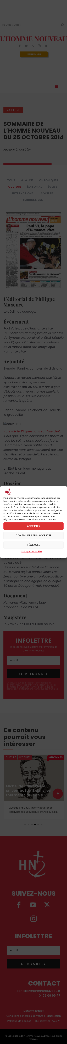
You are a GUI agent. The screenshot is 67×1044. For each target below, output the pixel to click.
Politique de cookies (31, 551)
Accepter (33, 526)
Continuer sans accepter (33, 535)
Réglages (33, 545)
